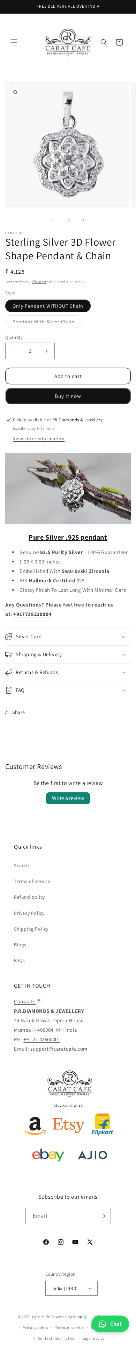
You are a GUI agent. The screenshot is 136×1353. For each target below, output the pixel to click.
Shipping (39, 281)
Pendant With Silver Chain (47, 323)
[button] (14, 42)
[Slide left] (52, 219)
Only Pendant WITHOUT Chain (48, 306)
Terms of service (69, 1327)
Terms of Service (32, 881)
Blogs (20, 944)
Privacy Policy (29, 913)
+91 (17, 614)
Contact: (25, 1001)
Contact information (57, 1338)
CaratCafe (41, 1316)
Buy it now (68, 396)
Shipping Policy (31, 929)
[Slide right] (83, 219)
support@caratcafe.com (59, 1048)
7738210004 (37, 614)
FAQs (19, 960)
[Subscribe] (103, 1216)
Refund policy (29, 897)
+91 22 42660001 (41, 1039)
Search (21, 865)
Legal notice (93, 1338)
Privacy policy (35, 1327)
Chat (116, 1323)
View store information (39, 438)
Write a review (68, 798)
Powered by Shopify (69, 1316)
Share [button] (18, 712)
